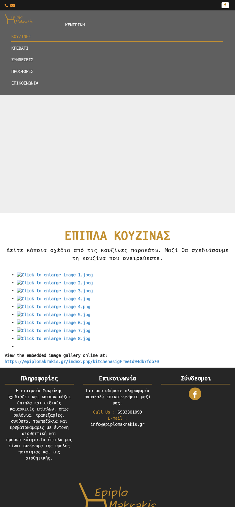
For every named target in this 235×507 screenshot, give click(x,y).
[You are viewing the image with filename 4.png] (53, 306)
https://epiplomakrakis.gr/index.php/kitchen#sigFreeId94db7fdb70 (82, 361)
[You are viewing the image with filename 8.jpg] (53, 338)
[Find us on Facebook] (225, 5)
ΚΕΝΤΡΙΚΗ (75, 24)
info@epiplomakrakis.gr (117, 424)
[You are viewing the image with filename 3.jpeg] (55, 290)
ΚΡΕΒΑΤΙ (19, 48)
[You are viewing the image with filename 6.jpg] (53, 322)
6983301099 (130, 412)
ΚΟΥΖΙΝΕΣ (21, 36)
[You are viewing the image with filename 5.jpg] (53, 314)
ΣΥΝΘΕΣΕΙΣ (22, 59)
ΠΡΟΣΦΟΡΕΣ (22, 71)
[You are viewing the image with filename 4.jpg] (53, 298)
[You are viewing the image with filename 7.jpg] (53, 330)
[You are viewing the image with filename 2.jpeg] (55, 282)
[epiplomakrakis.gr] (32, 18)
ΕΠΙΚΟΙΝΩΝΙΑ (24, 83)
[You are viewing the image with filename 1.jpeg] (55, 274)
